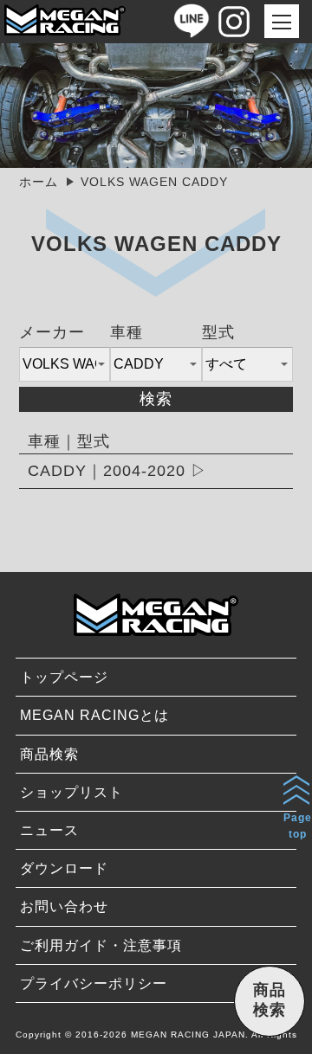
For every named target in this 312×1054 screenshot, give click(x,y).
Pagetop (297, 826)
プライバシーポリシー (93, 983)
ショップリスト (71, 792)
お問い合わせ (64, 906)
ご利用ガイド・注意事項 (101, 945)
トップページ (64, 677)
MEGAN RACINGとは (94, 715)
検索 (156, 399)
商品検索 (49, 754)
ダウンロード (64, 868)
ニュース (49, 830)
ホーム (38, 182)
